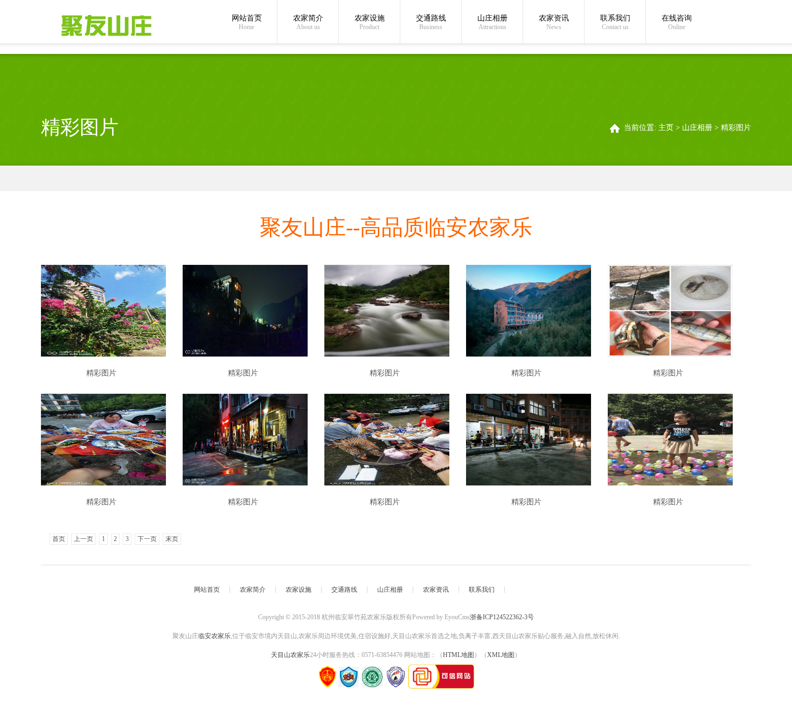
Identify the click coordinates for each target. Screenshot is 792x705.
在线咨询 (677, 22)
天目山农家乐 (290, 655)
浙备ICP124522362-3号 (502, 617)
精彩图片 (736, 128)
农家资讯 (554, 22)
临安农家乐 (214, 636)
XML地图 (501, 655)
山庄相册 (492, 22)
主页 (665, 128)
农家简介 (308, 22)
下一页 (147, 539)
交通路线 (431, 22)
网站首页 (247, 22)
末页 (171, 539)
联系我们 (615, 22)
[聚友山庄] (106, 25)
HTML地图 (458, 655)
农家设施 (370, 22)
